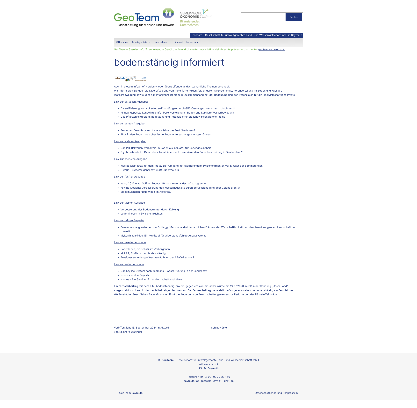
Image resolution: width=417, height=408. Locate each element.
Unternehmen (161, 42)
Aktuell (164, 327)
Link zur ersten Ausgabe (129, 264)
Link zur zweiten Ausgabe (130, 242)
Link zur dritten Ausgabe (129, 220)
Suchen (293, 17)
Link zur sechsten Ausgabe (130, 159)
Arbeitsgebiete (139, 42)
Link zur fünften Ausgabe (129, 176)
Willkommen (122, 42)
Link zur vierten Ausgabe (129, 202)
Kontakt (179, 42)
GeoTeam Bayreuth (131, 392)
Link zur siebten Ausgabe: (130, 141)
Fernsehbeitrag (128, 286)
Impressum (192, 42)
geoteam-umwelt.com (271, 49)
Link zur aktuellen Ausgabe (130, 101)
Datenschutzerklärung (268, 392)
